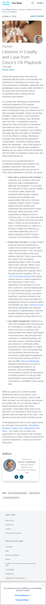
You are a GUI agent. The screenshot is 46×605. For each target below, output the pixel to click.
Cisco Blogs (17, 3)
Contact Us (9, 525)
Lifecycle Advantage (30, 361)
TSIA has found (36, 305)
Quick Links (10, 515)
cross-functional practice (19, 276)
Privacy (7, 559)
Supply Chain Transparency (15, 578)
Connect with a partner (13, 533)
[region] (23, 593)
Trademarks (9, 574)
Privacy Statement (22, 595)
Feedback (8, 547)
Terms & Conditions (12, 555)
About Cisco (9, 520)
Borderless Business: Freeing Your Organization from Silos (21, 428)
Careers (8, 529)
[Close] (43, 585)
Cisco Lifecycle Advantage (17, 493)
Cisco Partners (34, 493)
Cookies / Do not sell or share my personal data (20, 564)
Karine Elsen (8, 70)
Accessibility (9, 570)
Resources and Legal (14, 541)
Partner (14, 9)
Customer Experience (11, 498)
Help (7, 551)
